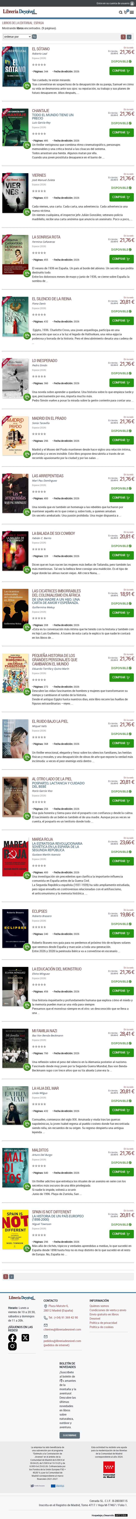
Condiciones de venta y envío (108, 1310)
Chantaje (40, 110)
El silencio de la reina (51, 298)
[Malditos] (15, 1167)
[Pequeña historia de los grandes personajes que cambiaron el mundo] (15, 673)
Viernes (39, 175)
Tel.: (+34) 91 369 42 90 (63, 1317)
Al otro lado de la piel (52, 779)
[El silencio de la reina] (15, 316)
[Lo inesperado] (15, 378)
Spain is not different (51, 1212)
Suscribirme (69, 1435)
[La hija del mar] (15, 1105)
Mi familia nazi (44, 1030)
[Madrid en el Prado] (15, 435)
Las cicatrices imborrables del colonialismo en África (56, 593)
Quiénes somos (99, 1306)
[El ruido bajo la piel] (15, 739)
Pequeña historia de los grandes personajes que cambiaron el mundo (54, 660)
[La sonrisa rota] (15, 255)
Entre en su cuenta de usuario (113, 3)
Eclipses (39, 911)
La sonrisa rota (46, 237)
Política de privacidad (103, 1323)
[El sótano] (15, 67)
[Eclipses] (15, 928)
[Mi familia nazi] (15, 1048)
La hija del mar (45, 1088)
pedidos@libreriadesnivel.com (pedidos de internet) (62, 1343)
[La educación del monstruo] (15, 987)
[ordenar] (34, 36)
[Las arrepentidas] (15, 493)
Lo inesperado (44, 360)
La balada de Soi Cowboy (53, 533)
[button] (121, 12)
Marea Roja (42, 839)
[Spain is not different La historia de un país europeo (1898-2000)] (15, 1229)
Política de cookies (102, 1327)
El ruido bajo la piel (50, 721)
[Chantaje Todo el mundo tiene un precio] (15, 127)
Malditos (40, 1150)
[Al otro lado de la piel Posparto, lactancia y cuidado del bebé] (15, 797)
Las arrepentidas (48, 476)
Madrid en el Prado (49, 418)
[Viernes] (15, 193)
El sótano (41, 49)
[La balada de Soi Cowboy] (15, 551)
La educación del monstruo (56, 969)
